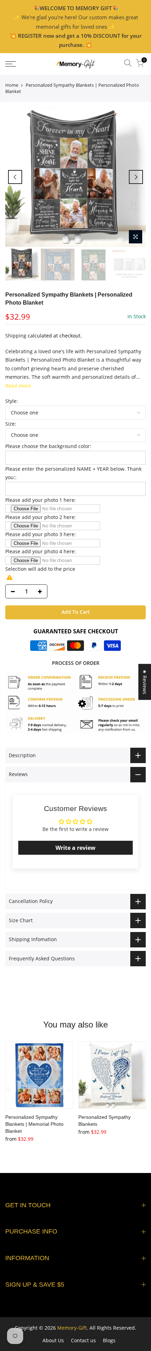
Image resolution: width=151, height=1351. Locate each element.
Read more (18, 385)
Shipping (15, 335)
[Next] (136, 177)
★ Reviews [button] (145, 681)
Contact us (83, 1340)
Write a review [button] (75, 848)
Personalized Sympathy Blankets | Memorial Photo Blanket (34, 1124)
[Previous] (15, 177)
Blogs (109, 1340)
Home (11, 85)
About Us (53, 1340)
